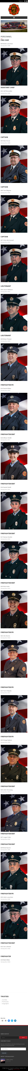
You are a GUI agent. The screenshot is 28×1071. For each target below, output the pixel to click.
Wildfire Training (9, 1059)
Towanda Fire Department (8, 1028)
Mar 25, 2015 (8, 1060)
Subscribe (4, 1053)
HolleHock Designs (16, 1069)
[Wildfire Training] (3, 1061)
